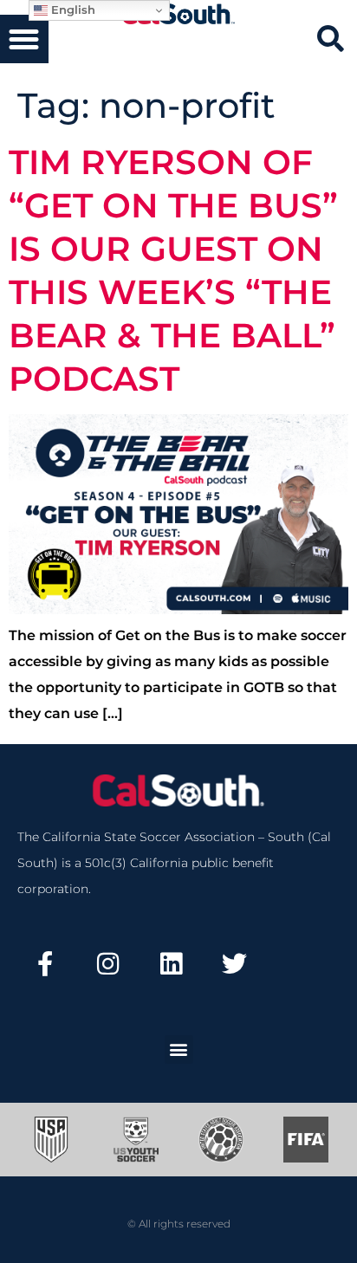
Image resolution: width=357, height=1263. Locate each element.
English (71, 9)
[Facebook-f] (45, 964)
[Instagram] (108, 964)
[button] (24, 39)
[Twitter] (234, 964)
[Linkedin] (171, 964)
